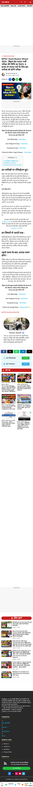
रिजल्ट (3, 736)
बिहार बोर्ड (13, 6)
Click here (24, 144)
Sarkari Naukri (11, 56)
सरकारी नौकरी (21, 6)
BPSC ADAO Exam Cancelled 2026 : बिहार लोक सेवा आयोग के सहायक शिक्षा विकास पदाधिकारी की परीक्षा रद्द (24, 387)
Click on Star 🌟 (25, 307)
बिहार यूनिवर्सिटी (5, 6)
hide (15, 158)
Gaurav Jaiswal (11, 73)
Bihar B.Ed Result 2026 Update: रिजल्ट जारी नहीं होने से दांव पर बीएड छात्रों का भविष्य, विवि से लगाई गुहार (21, 633)
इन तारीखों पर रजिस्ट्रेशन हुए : (11, 161)
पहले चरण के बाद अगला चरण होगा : (12, 165)
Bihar (5, 56)
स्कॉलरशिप (29, 6)
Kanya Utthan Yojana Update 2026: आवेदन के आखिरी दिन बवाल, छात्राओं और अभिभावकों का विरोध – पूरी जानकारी (22, 664)
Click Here (22, 139)
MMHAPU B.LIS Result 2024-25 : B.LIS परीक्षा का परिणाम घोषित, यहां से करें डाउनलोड (24, 407)
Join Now (25, 358)
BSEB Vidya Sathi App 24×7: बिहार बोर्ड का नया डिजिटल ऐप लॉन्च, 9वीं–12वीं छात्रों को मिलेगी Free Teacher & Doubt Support (22, 654)
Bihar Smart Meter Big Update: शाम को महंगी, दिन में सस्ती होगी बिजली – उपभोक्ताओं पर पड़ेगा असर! (9, 407)
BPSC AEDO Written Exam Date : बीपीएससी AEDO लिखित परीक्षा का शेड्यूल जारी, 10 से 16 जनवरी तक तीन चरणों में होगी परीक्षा (23, 425)
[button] (25, 2)
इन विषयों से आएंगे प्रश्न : (9, 163)
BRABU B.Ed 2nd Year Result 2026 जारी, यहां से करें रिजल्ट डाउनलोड (22, 623)
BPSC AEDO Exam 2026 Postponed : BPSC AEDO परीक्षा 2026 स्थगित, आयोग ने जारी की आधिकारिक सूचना (8, 423)
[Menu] (30, 2)
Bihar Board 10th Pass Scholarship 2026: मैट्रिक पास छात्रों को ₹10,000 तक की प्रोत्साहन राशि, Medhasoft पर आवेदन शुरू (22, 643)
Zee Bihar (5, 2)
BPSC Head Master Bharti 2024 (11, 312)
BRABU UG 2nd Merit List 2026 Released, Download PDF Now (21, 673)
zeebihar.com (6, 222)
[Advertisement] (16, 28)
